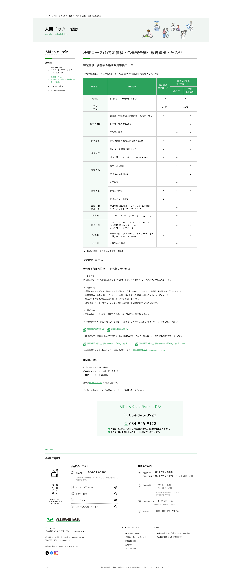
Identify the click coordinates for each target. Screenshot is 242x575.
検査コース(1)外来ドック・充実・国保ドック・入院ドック (62, 70)
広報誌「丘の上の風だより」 (136, 537)
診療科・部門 (81, 494)
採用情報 (128, 545)
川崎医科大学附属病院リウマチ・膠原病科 (173, 533)
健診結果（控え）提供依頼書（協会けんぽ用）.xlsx (162, 343)
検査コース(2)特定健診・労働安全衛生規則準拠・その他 (63, 79)
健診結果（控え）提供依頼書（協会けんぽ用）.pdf (111, 343)
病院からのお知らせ (133, 533)
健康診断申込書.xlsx (120, 329)
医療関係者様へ (131, 541)
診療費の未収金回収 (106, 567)
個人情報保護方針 (136, 567)
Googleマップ (80, 531)
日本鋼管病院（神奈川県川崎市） (170, 537)
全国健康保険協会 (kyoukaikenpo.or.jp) (148, 350)
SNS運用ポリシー (146, 567)
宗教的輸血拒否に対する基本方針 (121, 567)
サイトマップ (165, 567)
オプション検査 (57, 86)
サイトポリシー (157, 567)
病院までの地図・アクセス (87, 507)
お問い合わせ (130, 549)
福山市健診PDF (95, 383)
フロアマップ (81, 500)
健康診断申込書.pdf (96, 329)
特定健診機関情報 (58, 91)
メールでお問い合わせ (85, 487)
